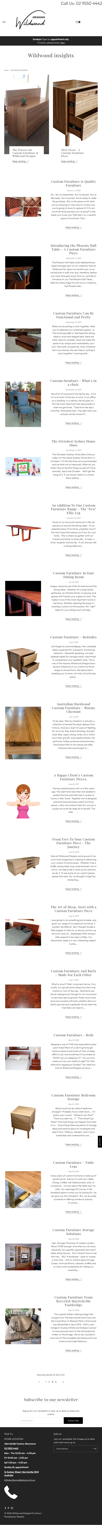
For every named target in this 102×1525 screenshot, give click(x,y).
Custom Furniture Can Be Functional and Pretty (73, 315)
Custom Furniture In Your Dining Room (73, 575)
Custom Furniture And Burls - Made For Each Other (73, 973)
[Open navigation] (4, 22)
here (62, 42)
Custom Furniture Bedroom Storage (73, 1097)
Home (6, 70)
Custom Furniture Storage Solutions (73, 1232)
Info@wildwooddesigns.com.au (19, 1480)
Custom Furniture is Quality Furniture (73, 183)
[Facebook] (5, 1508)
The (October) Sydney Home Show (73, 443)
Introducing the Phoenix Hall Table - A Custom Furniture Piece (74, 249)
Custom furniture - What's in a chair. (73, 382)
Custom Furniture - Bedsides (73, 637)
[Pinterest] (8, 1508)
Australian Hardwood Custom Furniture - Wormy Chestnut (73, 708)
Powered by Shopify (14, 1516)
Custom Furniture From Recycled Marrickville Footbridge (73, 1301)
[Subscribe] (94, 1448)
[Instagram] (12, 1508)
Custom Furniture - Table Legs (73, 1164)
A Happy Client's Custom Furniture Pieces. (73, 777)
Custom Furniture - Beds (74, 1035)
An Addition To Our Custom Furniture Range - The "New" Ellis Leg (73, 509)
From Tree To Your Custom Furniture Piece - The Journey (73, 843)
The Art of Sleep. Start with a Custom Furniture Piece (73, 909)
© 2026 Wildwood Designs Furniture (22, 1513)
